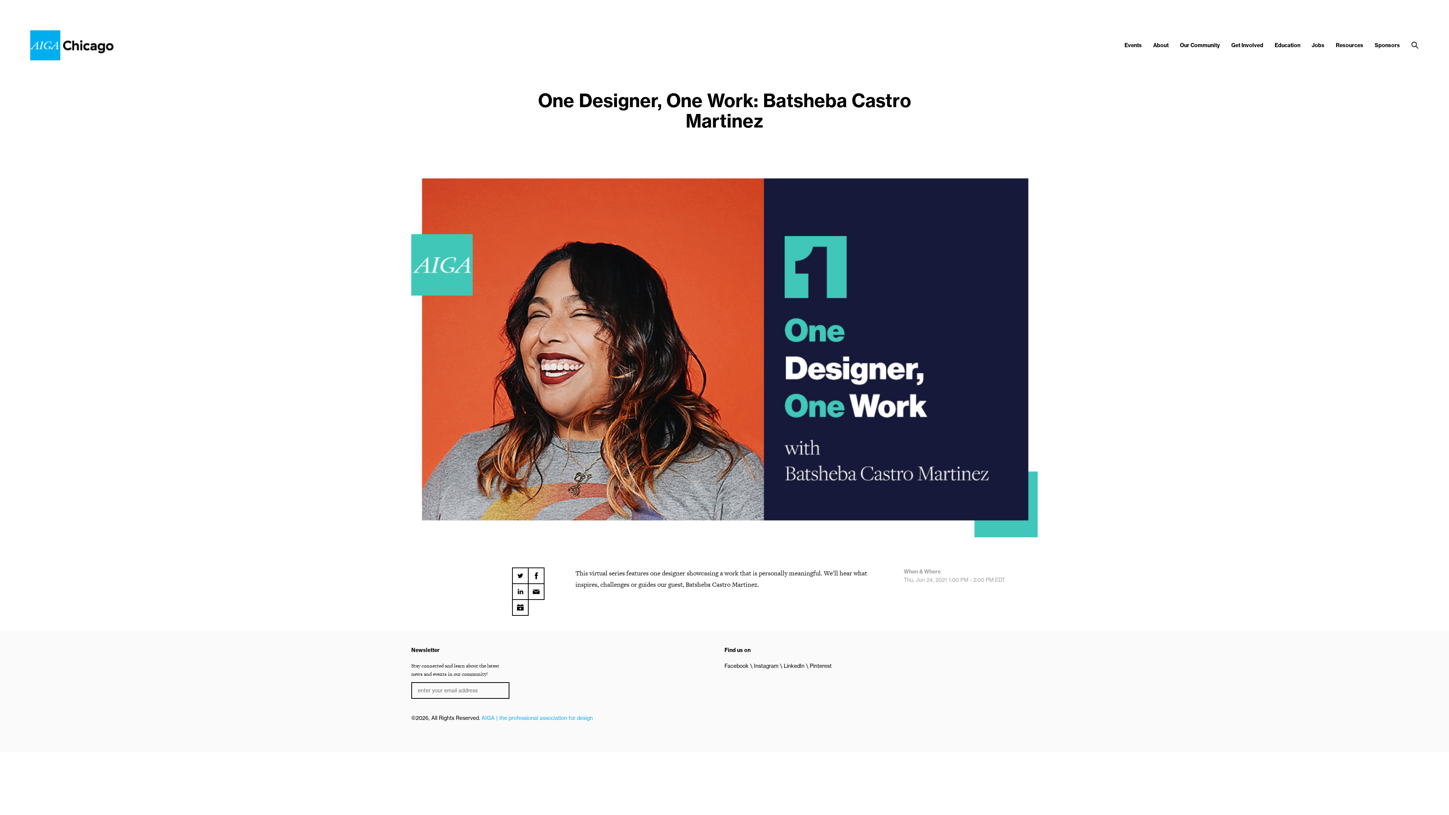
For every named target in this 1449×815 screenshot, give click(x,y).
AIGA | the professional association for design (537, 718)
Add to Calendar (520, 605)
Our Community (1200, 45)
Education (1287, 45)
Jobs (1318, 45)
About (1161, 45)
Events (1133, 45)
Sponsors (1387, 45)
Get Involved (1247, 45)
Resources (1349, 45)
